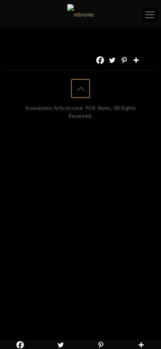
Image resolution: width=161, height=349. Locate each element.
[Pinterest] (124, 60)
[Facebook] (100, 60)
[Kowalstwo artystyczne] (80, 14)
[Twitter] (112, 60)
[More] (136, 60)
